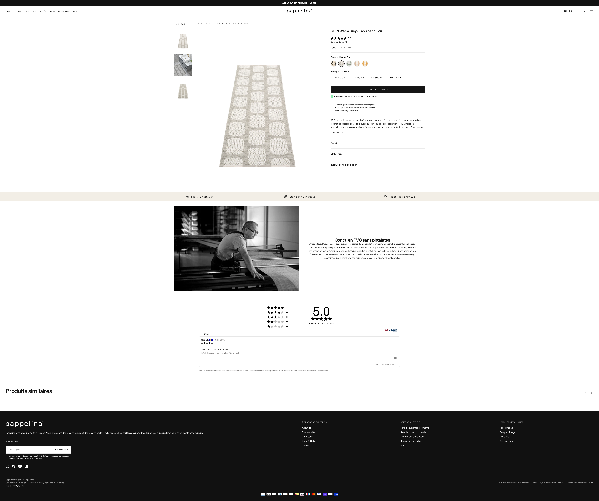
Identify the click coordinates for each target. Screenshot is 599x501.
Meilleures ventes (60, 11)
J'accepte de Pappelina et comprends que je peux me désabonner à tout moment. (39, 457)
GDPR (591, 482)
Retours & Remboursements (415, 427)
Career (305, 445)
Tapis (8, 11)
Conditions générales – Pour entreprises (547, 482)
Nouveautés (39, 11)
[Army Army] (349, 63)
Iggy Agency (21, 486)
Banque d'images (508, 432)
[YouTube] (20, 466)
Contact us (307, 436)
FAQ (403, 445)
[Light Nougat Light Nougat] (357, 63)
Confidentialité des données (576, 482)
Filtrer (205, 333)
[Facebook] (14, 466)
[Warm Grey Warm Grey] (341, 63)
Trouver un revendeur (411, 441)
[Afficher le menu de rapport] (395, 358)
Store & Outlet (309, 441)
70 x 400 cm (395, 77)
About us (306, 427)
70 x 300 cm (376, 77)
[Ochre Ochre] (365, 63)
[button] (579, 11)
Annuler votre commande (413, 432)
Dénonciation (506, 441)
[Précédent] (585, 393)
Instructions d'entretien (412, 436)
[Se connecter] (585, 11)
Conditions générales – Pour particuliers (515, 482)
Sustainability (308, 432)
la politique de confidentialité (30, 456)
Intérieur (22, 11)
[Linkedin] (26, 466)
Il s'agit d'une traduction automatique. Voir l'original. (220, 353)
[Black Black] (334, 63)
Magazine (504, 436)
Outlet (77, 11)
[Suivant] (591, 393)
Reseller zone (506, 427)
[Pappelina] (24, 424)
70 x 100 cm (339, 77)
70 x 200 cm (357, 77)
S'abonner (61, 449)
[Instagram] (7, 466)
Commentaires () (339, 42)
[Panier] (591, 11)
